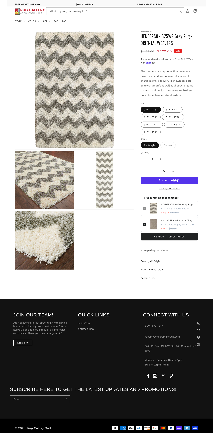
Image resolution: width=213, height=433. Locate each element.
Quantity (145, 152)
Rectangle (149, 145)
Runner (170, 146)
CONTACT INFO (86, 329)
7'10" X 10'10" (173, 117)
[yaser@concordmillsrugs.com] (173, 330)
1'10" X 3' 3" (174, 124)
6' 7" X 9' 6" (150, 117)
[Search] (180, 11)
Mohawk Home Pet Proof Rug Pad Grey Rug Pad (178, 220)
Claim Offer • (169, 236)
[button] (19, 21)
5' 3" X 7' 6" (172, 109)
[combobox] (115, 11)
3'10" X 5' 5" (151, 109)
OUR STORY (84, 323)
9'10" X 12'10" (151, 124)
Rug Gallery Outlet (40, 428)
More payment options (169, 188)
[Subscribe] (66, 399)
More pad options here (154, 250)
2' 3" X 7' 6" (150, 132)
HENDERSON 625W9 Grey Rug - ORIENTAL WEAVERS (178, 204)
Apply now (22, 343)
